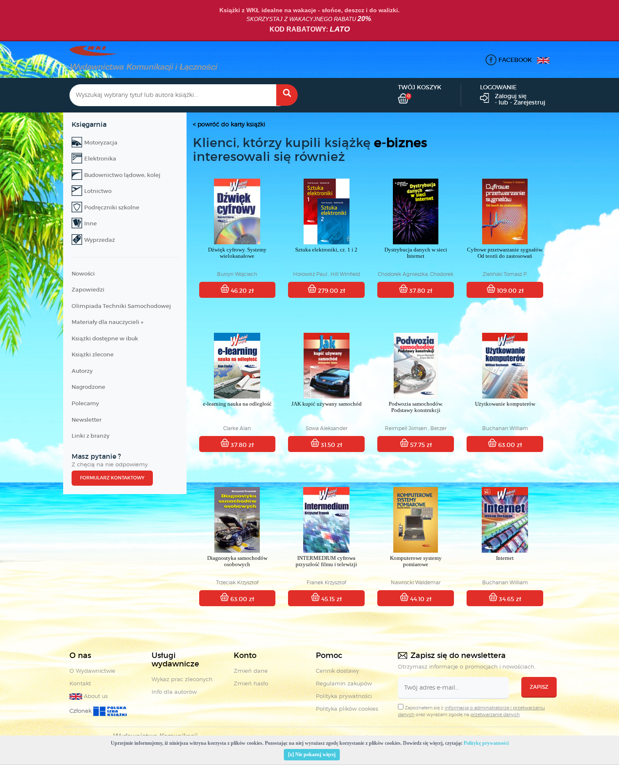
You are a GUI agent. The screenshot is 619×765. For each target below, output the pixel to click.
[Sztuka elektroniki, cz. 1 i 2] (326, 211)
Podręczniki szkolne (111, 207)
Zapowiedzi (88, 289)
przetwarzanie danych (495, 714)
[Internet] (505, 520)
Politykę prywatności (486, 743)
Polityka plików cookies (347, 708)
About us (95, 696)
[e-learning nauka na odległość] (237, 366)
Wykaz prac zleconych (182, 679)
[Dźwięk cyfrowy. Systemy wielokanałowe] (237, 211)
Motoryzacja (100, 142)
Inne (90, 223)
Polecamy (85, 403)
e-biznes (400, 142)
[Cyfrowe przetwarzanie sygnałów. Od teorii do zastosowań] (505, 211)
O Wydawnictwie (92, 670)
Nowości (83, 273)
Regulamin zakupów (344, 683)
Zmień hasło (251, 683)
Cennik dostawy (337, 670)
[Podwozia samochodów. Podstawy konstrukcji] (415, 366)
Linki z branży (90, 435)
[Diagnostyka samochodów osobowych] (237, 520)
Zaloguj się (510, 96)
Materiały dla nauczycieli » (107, 322)
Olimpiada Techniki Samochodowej (121, 306)
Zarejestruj (529, 102)
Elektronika (100, 158)
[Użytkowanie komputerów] (505, 366)
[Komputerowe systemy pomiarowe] (415, 520)
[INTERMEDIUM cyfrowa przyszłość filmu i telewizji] (326, 520)
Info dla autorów (174, 691)
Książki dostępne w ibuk (105, 338)
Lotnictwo (98, 191)
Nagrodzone (88, 387)
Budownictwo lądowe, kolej (122, 175)
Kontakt (80, 683)
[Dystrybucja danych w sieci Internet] (415, 211)
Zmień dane (251, 670)
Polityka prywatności (344, 696)
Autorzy (82, 370)
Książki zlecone (93, 354)
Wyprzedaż (99, 239)
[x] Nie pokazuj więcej (312, 754)
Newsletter (86, 419)
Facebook (515, 60)
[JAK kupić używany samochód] (326, 366)
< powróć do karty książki (229, 124)
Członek (81, 710)
